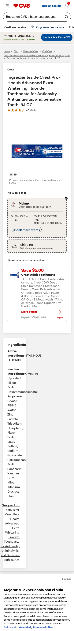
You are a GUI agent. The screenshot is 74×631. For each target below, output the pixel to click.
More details (29, 311)
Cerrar (66, 579)
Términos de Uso (43, 627)
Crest (10, 69)
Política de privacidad (17, 627)
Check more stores (26, 230)
